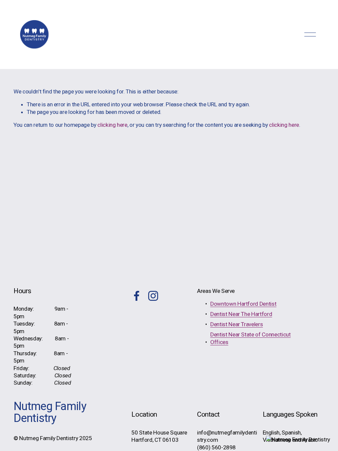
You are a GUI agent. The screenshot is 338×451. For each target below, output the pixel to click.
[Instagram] (153, 296)
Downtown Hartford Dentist (243, 303)
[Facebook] (136, 296)
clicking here (112, 124)
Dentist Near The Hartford (241, 314)
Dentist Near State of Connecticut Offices (250, 338)
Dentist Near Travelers (236, 324)
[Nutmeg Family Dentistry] (298, 439)
